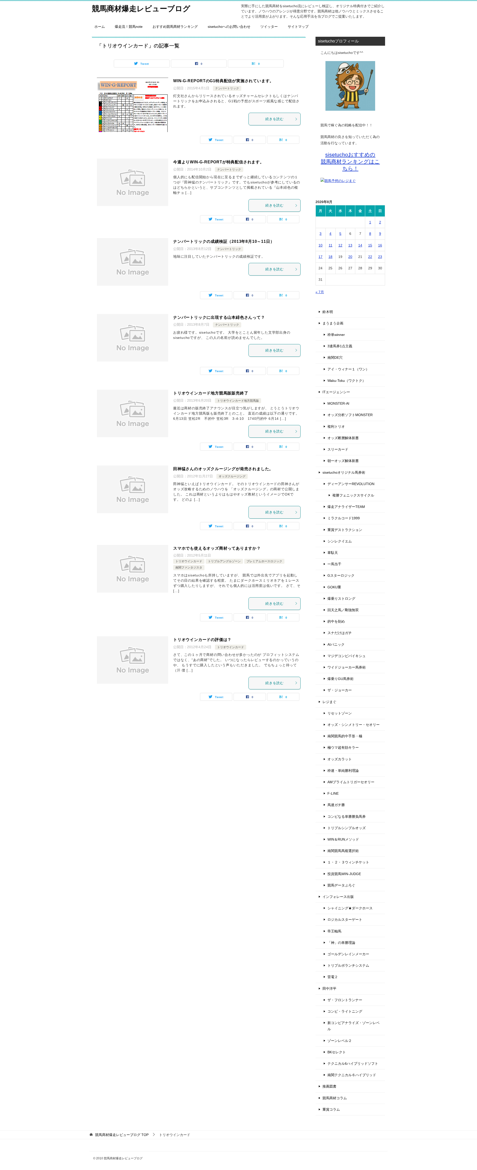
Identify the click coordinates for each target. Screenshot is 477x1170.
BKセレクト (336, 1052)
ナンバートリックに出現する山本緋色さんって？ (219, 317)
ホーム (99, 27)
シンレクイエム (339, 541)
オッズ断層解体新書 (343, 438)
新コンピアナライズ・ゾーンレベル (353, 1026)
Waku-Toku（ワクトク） (346, 381)
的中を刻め (336, 621)
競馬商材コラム (334, 1098)
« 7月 (320, 292)
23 (380, 257)
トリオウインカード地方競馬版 (238, 400)
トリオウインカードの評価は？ (202, 640)
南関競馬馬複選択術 (343, 851)
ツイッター (269, 27)
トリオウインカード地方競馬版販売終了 (210, 393)
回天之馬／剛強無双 (343, 610)
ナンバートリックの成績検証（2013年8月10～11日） (223, 241)
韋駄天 (332, 553)
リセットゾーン (339, 713)
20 (350, 257)
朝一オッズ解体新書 (343, 461)
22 (370, 257)
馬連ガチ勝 (336, 805)
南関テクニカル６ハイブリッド (351, 1075)
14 (360, 245)
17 (320, 257)
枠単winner (336, 335)
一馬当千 (334, 564)
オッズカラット (339, 759)
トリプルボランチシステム (348, 965)
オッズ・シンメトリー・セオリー (353, 725)
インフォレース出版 (338, 897)
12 (340, 245)
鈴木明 (327, 312)
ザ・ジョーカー (339, 690)
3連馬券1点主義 (339, 346)
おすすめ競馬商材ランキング (175, 27)
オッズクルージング (232, 476)
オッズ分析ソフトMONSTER (350, 415)
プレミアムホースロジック (264, 561)
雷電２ (332, 977)
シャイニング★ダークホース (350, 908)
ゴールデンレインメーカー (348, 954)
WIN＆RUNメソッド (343, 839)
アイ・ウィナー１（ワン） (348, 369)
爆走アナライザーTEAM (346, 507)
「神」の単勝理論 (341, 943)
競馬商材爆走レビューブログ (141, 8)
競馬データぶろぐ (341, 885)
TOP (122, 1135)
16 (380, 245)
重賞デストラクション (344, 530)
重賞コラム (331, 1109)
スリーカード (337, 449)
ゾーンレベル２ (339, 1041)
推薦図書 (329, 1086)
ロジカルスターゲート (344, 920)
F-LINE (333, 793)
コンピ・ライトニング (344, 1011)
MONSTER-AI (338, 403)
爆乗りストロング (341, 599)
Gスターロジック (341, 575)
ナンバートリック (227, 88)
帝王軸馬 (334, 931)
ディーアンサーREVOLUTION (350, 484)
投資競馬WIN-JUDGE (344, 874)
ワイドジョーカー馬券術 (346, 667)
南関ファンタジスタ (188, 567)
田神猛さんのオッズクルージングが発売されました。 (223, 469)
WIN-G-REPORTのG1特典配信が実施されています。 (223, 81)
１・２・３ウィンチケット (348, 862)
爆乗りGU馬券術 (340, 679)
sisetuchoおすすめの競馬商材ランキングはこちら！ (350, 161)
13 (350, 245)
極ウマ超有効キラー (343, 747)
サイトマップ (298, 27)
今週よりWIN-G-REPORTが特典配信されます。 (218, 162)
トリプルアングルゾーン (224, 561)
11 (330, 245)
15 (370, 245)
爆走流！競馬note (129, 27)
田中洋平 (329, 989)
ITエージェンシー (336, 392)
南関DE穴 (335, 357)
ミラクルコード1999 (343, 518)
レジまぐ (329, 702)
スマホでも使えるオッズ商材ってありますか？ (217, 548)
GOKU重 (334, 587)
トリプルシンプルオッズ (346, 828)
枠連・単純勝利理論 (343, 771)
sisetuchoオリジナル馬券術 (343, 472)
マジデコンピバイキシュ (346, 656)
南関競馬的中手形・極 (344, 736)
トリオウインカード (188, 561)
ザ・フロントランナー (344, 1000)
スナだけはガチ (339, 633)
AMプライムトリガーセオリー (350, 782)
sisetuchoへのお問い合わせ (229, 27)
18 (330, 257)
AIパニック (336, 644)
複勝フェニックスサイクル (353, 495)
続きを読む (274, 119)
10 (320, 245)
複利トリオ (336, 426)
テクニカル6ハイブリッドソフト (352, 1063)
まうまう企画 (332, 323)
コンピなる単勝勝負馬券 (346, 816)
